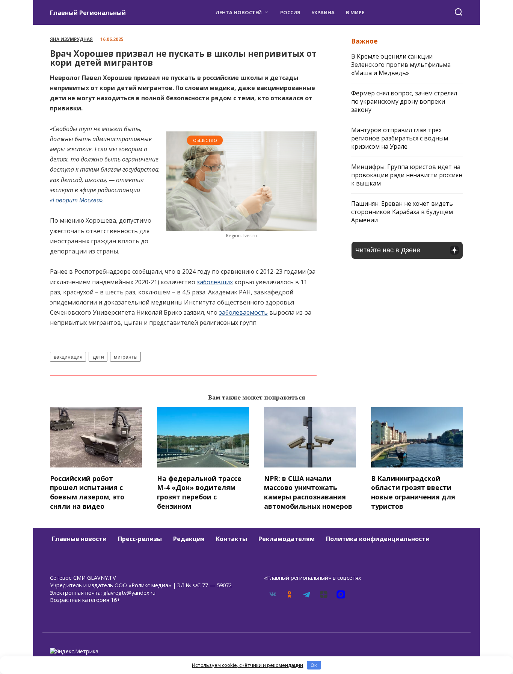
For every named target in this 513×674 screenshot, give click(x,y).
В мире (355, 12)
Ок (314, 665)
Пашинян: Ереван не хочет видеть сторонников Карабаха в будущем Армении (402, 211)
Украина (323, 12)
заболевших (215, 282)
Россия (290, 12)
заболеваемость (243, 312)
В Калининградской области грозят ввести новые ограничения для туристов (413, 491)
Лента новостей (239, 12)
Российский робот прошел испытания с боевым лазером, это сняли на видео (87, 491)
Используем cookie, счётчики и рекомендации (247, 665)
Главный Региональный (88, 13)
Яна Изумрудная (71, 39)
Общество (205, 140)
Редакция (189, 539)
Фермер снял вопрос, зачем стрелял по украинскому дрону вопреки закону (404, 101)
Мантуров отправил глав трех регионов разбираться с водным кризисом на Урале (399, 138)
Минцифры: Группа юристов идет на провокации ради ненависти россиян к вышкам (406, 175)
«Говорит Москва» (76, 200)
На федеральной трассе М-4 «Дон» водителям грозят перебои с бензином (199, 491)
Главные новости (79, 539)
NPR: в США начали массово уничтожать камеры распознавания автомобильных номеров (308, 491)
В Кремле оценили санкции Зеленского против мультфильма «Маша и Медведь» (401, 64)
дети (98, 357)
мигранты (125, 357)
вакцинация (68, 357)
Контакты (231, 539)
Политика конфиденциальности (378, 539)
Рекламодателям (286, 539)
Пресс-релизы (140, 539)
